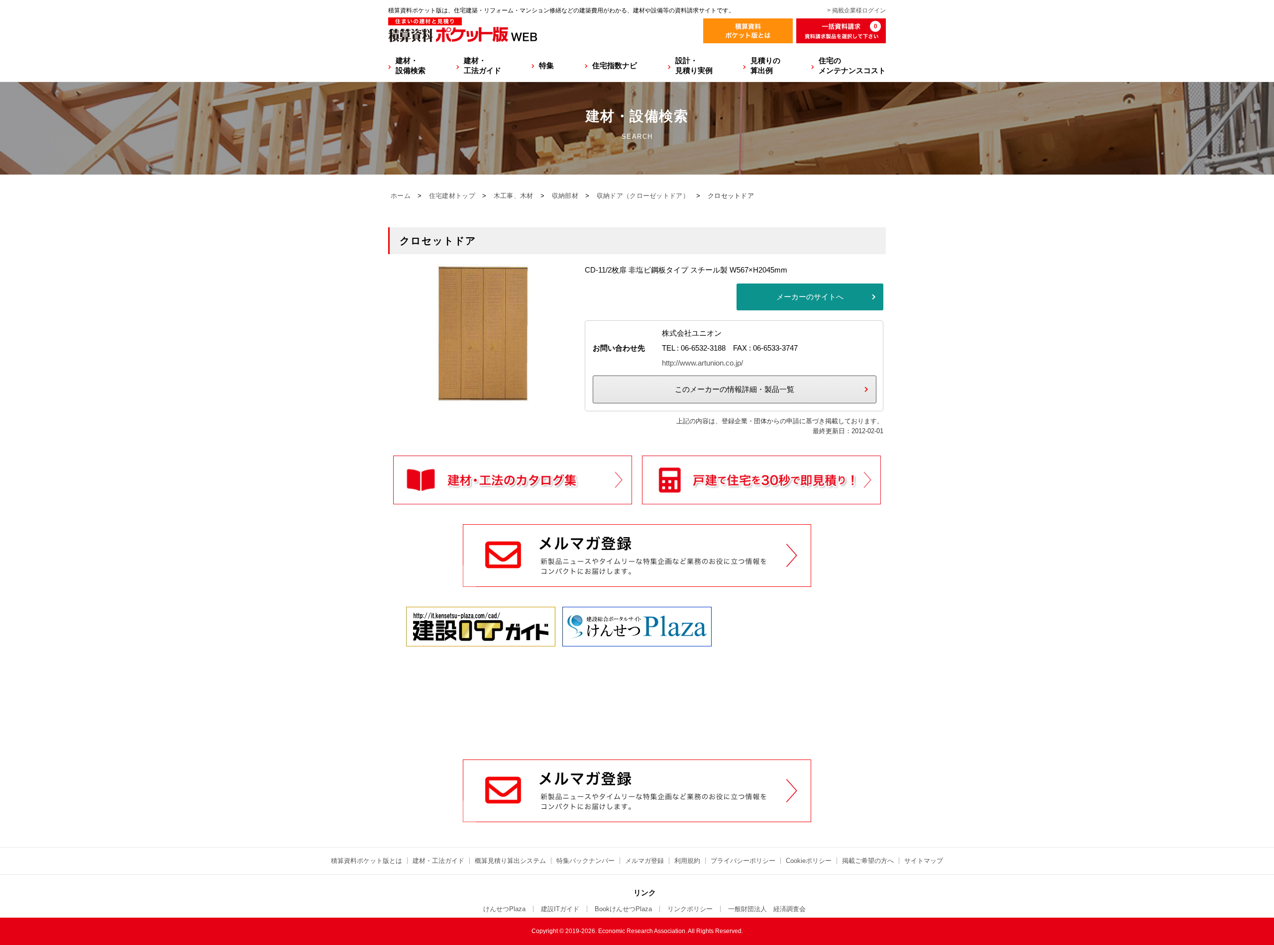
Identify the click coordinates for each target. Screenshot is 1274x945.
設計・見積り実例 (694, 65)
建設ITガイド (560, 909)
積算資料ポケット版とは (366, 860)
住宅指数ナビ (614, 65)
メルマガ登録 (644, 860)
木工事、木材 (513, 195)
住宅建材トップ (452, 195)
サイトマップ (923, 860)
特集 (546, 65)
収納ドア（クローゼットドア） (643, 195)
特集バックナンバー (585, 860)
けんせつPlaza (504, 909)
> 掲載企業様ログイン (856, 10)
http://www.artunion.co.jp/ (702, 363)
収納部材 (565, 195)
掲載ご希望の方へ (868, 860)
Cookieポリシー (809, 860)
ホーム (401, 195)
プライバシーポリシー (743, 860)
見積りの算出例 (765, 65)
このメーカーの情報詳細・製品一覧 (734, 389)
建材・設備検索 (410, 65)
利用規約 (687, 860)
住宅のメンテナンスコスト (852, 65)
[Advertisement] (637, 684)
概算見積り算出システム (510, 860)
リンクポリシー (690, 909)
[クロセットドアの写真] (482, 396)
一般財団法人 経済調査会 (767, 909)
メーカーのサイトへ (810, 296)
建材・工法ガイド (482, 65)
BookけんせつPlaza (623, 909)
